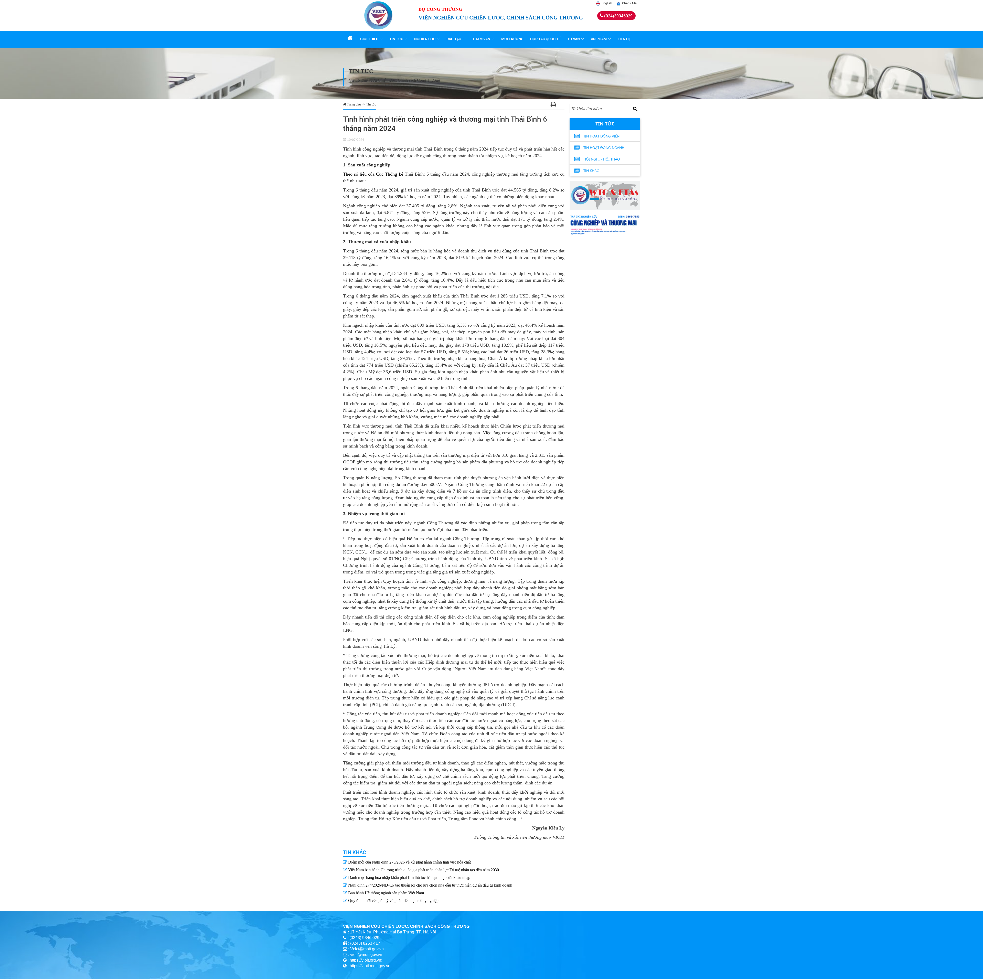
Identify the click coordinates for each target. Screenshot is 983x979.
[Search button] (635, 109)
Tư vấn (573, 39)
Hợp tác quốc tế (545, 39)
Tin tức (396, 39)
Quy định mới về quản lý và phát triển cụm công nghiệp (393, 900)
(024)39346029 (618, 16)
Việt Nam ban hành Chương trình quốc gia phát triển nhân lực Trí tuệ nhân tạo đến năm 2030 (423, 870)
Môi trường (512, 39)
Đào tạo (453, 39)
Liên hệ (624, 39)
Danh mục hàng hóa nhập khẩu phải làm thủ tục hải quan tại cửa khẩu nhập (408, 877)
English (607, 3)
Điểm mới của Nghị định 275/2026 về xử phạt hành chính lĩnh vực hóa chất (409, 862)
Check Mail (630, 3)
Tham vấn (481, 39)
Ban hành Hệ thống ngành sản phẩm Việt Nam (385, 893)
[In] (553, 105)
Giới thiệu (369, 39)
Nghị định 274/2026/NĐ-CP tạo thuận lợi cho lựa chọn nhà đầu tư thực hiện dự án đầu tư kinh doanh (429, 885)
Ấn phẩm (599, 39)
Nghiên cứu (424, 39)
